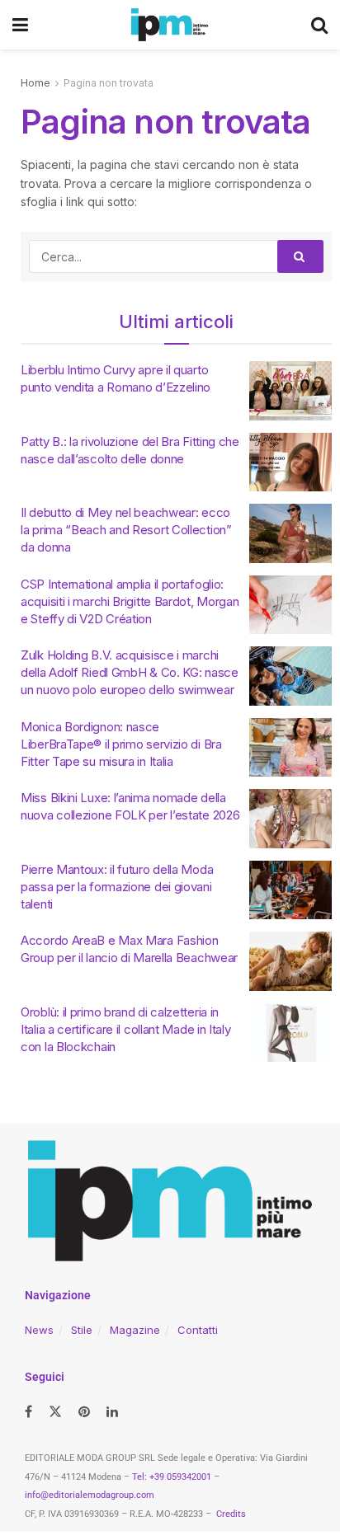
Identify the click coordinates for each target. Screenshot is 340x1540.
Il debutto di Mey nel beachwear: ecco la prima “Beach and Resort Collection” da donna (126, 530)
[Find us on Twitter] (55, 1411)
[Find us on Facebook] (28, 1411)
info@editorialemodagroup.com (89, 1495)
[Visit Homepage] (169, 24)
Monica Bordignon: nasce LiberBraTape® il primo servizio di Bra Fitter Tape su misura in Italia (121, 744)
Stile (81, 1329)
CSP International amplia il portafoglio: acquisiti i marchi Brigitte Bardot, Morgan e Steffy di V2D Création (129, 601)
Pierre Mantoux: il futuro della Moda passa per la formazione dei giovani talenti (117, 887)
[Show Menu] (20, 24)
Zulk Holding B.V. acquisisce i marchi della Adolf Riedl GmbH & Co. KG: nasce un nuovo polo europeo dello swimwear (129, 672)
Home (35, 83)
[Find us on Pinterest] (84, 1411)
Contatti (197, 1329)
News (39, 1329)
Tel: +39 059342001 (171, 1477)
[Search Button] (319, 24)
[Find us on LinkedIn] (112, 1411)
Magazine (135, 1329)
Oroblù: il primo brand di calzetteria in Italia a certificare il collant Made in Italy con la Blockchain (126, 1029)
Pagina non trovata (108, 83)
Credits (231, 1514)
